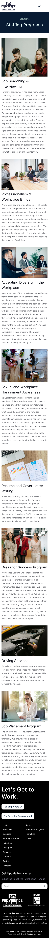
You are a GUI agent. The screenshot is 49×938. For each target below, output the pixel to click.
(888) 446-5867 (14, 934)
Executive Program (35, 829)
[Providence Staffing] (9, 6)
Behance (7, 852)
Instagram (7, 847)
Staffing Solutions (11, 838)
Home (6, 825)
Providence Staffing (19, 931)
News (28, 838)
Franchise (30, 834)
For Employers (11, 806)
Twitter (6, 861)
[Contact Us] (39, 6)
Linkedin (7, 865)
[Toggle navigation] (45, 6)
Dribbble (7, 856)
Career (29, 825)
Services (7, 834)
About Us (7, 829)
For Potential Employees (17, 816)
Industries (7, 843)
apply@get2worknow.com (32, 934)
